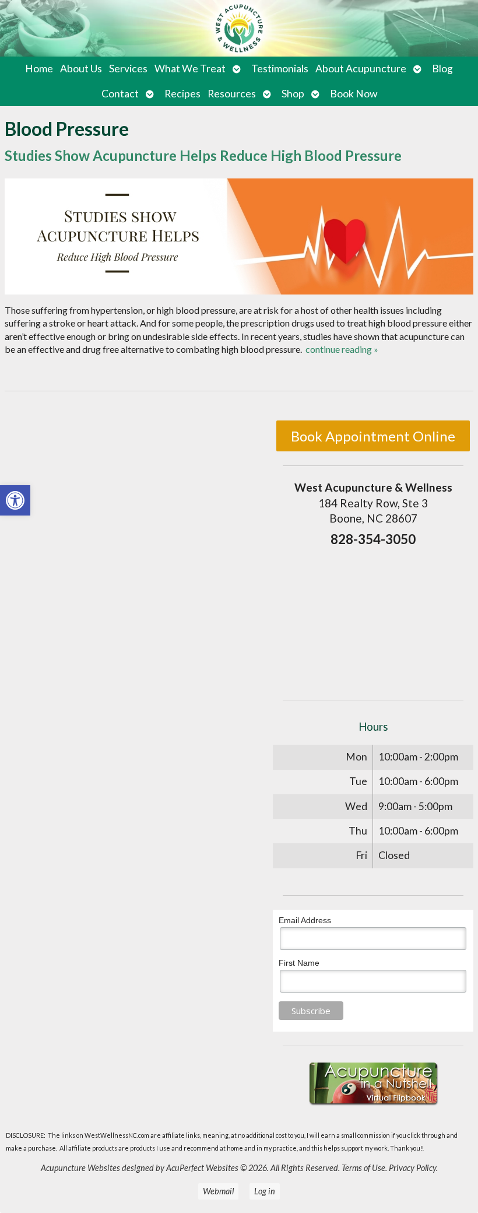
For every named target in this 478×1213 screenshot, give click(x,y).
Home (39, 68)
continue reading (341, 349)
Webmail (218, 1191)
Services (128, 68)
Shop (293, 93)
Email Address (305, 920)
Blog (442, 68)
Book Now (353, 93)
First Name (299, 962)
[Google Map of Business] (373, 620)
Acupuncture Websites (80, 1168)
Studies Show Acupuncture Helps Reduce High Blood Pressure (203, 155)
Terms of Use (363, 1168)
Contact (120, 93)
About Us (81, 68)
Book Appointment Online (373, 435)
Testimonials (279, 68)
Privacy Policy (412, 1168)
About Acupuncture (360, 68)
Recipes (182, 93)
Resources (232, 93)
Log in (264, 1191)
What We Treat (190, 68)
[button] (15, 500)
